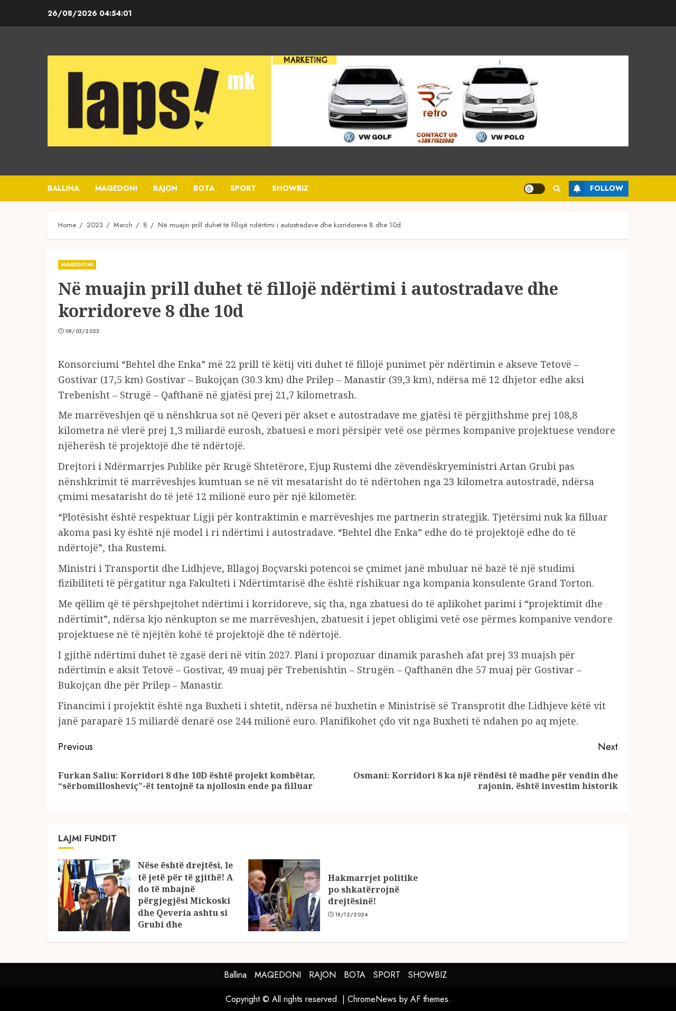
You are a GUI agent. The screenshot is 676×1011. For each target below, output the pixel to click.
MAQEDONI (116, 188)
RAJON (165, 188)
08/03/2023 (82, 331)
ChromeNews (372, 999)
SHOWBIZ (290, 188)
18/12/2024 (351, 915)
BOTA (203, 188)
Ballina (63, 188)
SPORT (243, 188)
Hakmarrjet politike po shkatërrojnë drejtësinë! (373, 889)
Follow (606, 188)
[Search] (557, 188)
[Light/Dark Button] (534, 188)
